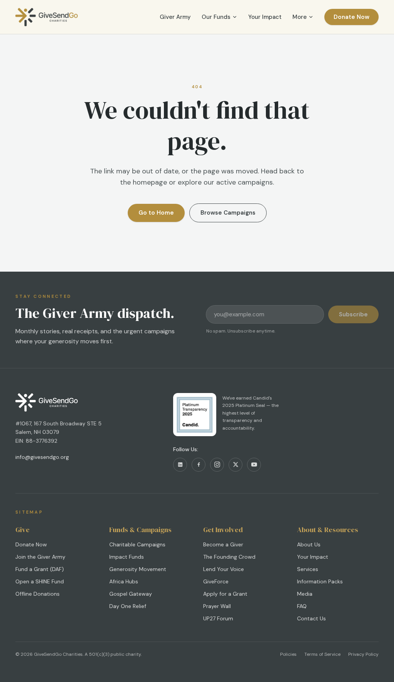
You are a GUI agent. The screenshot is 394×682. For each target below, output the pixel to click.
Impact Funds (126, 556)
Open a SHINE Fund (39, 581)
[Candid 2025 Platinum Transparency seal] (194, 414)
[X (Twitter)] (235, 465)
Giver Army (175, 17)
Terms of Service (322, 654)
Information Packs (320, 581)
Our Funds (216, 17)
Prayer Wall (217, 606)
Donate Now (351, 17)
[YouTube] (254, 465)
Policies (288, 654)
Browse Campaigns (227, 213)
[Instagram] (217, 465)
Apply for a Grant (225, 593)
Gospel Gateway (130, 593)
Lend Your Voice (223, 569)
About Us (309, 544)
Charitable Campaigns (137, 544)
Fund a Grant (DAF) (39, 569)
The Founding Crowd (229, 556)
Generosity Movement (137, 569)
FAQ (302, 606)
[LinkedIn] (180, 465)
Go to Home (156, 213)
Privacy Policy (363, 654)
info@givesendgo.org (42, 457)
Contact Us (311, 618)
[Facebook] (198, 465)
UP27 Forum (218, 618)
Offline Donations (37, 593)
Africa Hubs (123, 581)
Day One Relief (127, 606)
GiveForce (216, 581)
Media (304, 593)
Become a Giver (223, 544)
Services (307, 569)
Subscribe (353, 314)
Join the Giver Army (40, 556)
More (299, 17)
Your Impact (265, 17)
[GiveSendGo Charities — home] (46, 17)
